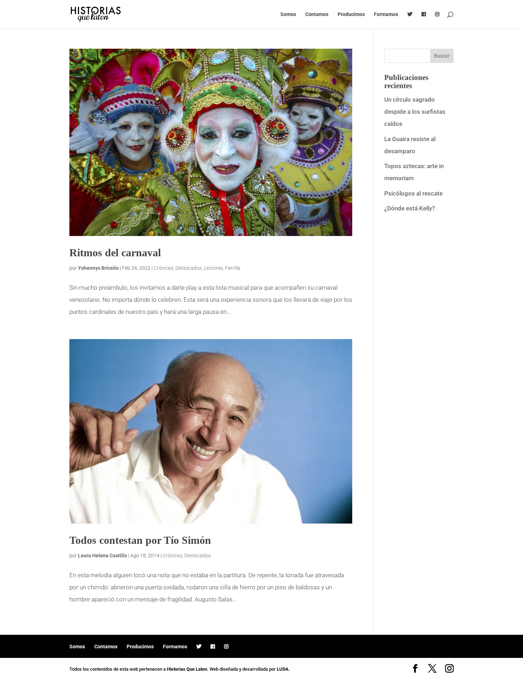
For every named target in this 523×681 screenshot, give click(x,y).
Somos (288, 14)
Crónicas (163, 268)
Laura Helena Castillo (102, 555)
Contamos (316, 14)
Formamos (386, 14)
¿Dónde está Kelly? (409, 208)
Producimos (351, 14)
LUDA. (283, 669)
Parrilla (233, 268)
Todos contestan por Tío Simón (140, 540)
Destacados (188, 268)
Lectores (213, 268)
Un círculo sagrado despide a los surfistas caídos (414, 111)
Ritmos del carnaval (115, 252)
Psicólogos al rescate (413, 193)
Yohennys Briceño (98, 268)
